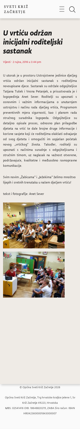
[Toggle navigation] (62, 9)
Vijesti (6, 62)
